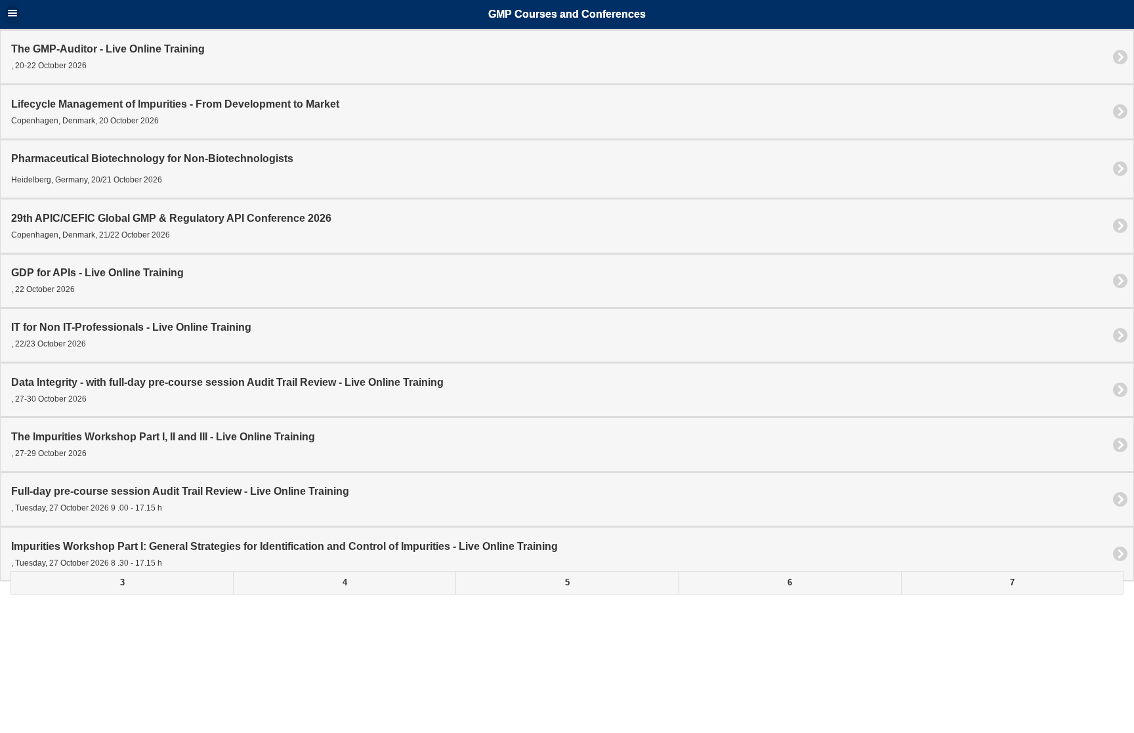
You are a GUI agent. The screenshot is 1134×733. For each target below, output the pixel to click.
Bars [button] (12, 13)
